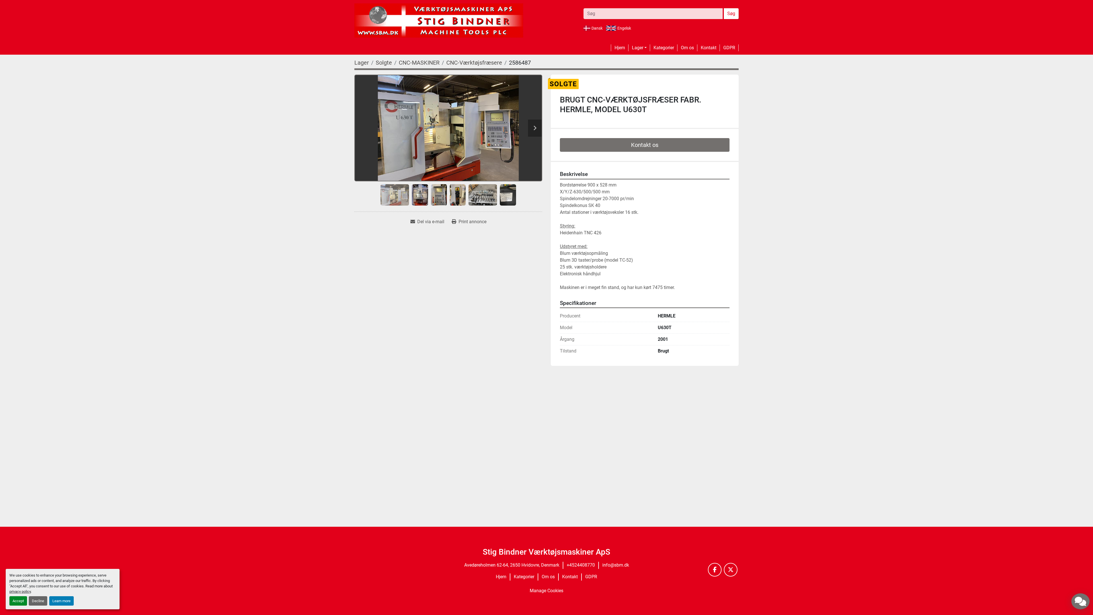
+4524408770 (581, 565)
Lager (637, 47)
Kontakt (708, 47)
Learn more (61, 601)
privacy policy (20, 591)
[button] (639, 47)
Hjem (620, 47)
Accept (18, 601)
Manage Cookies (546, 590)
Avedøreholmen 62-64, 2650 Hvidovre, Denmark (511, 565)
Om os (687, 47)
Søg (731, 13)
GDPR (729, 47)
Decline (38, 601)
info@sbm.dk (615, 565)
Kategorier (664, 47)
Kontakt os (644, 145)
